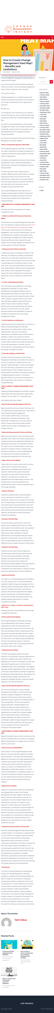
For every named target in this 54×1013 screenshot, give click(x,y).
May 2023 (43, 119)
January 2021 (44, 162)
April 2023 (43, 121)
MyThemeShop (49, 1009)
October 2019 (44, 180)
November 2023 (45, 108)
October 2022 (44, 134)
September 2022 (45, 136)
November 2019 (45, 177)
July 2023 (43, 114)
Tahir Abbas (6, 72)
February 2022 (44, 151)
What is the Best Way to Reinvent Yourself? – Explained (9, 981)
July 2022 (43, 140)
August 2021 (44, 156)
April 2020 (43, 171)
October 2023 (44, 110)
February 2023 (44, 125)
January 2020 (44, 173)
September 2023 (45, 112)
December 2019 (45, 175)
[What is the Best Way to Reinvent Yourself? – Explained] (9, 971)
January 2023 (44, 127)
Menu (2, 37)
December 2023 (45, 106)
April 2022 (43, 147)
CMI (2, 1009)
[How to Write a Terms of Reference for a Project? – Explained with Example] (27, 944)
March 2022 (43, 149)
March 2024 (43, 99)
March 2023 (43, 123)
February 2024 (44, 101)
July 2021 (43, 158)
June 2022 (43, 143)
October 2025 (44, 93)
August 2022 (44, 138)
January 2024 (44, 103)
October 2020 (44, 166)
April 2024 (43, 97)
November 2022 (45, 132)
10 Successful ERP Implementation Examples (8, 953)
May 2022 (43, 145)
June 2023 (43, 116)
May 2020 (43, 169)
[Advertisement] (27, 13)
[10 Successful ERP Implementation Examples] (9, 944)
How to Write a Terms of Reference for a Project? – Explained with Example (27, 955)
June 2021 (43, 160)
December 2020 (45, 164)
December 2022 (45, 129)
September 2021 (45, 153)
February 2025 (44, 95)
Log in (42, 190)
